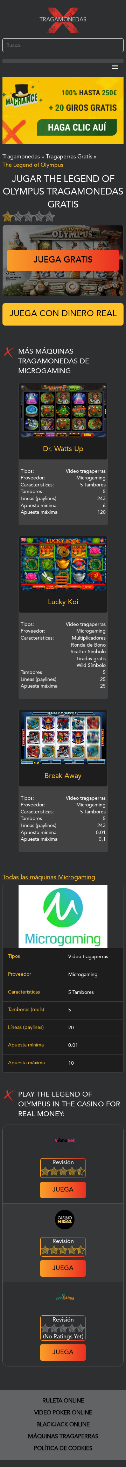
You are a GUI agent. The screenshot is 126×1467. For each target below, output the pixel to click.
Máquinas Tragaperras (63, 1437)
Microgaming (83, 974)
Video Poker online (63, 1413)
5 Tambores (81, 992)
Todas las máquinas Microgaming (48, 877)
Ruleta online (63, 1401)
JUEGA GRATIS (63, 260)
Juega (63, 1190)
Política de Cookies (63, 1449)
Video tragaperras (88, 956)
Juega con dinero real (63, 314)
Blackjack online (63, 1425)
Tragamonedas (63, 20)
